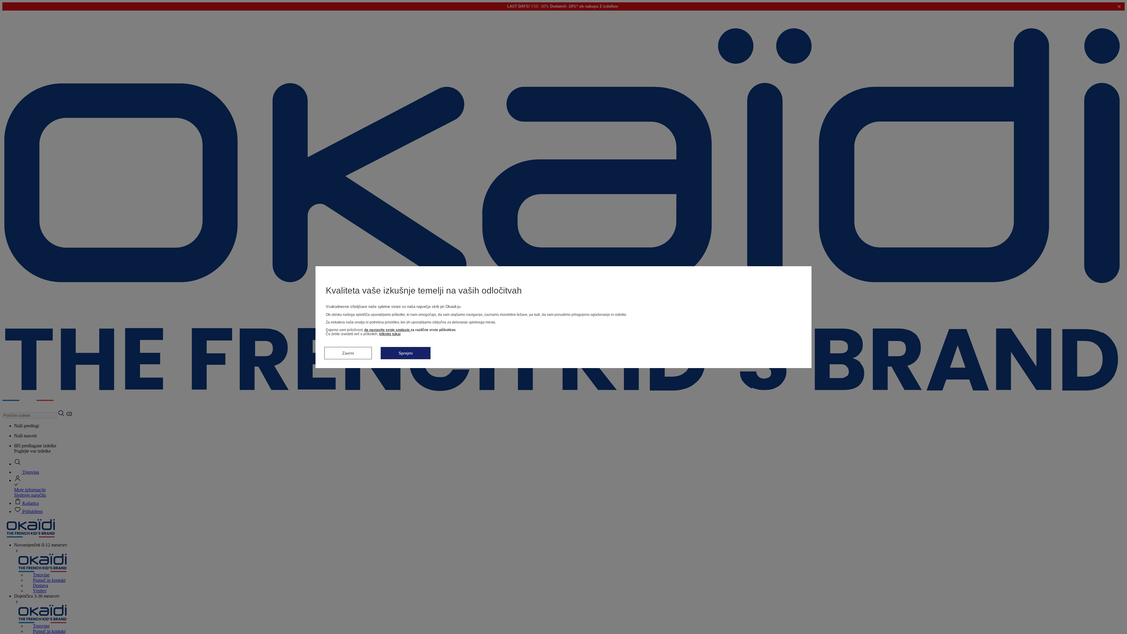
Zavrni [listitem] (348, 353)
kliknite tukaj (389, 334)
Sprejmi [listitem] (406, 353)
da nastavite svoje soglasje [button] (387, 330)
